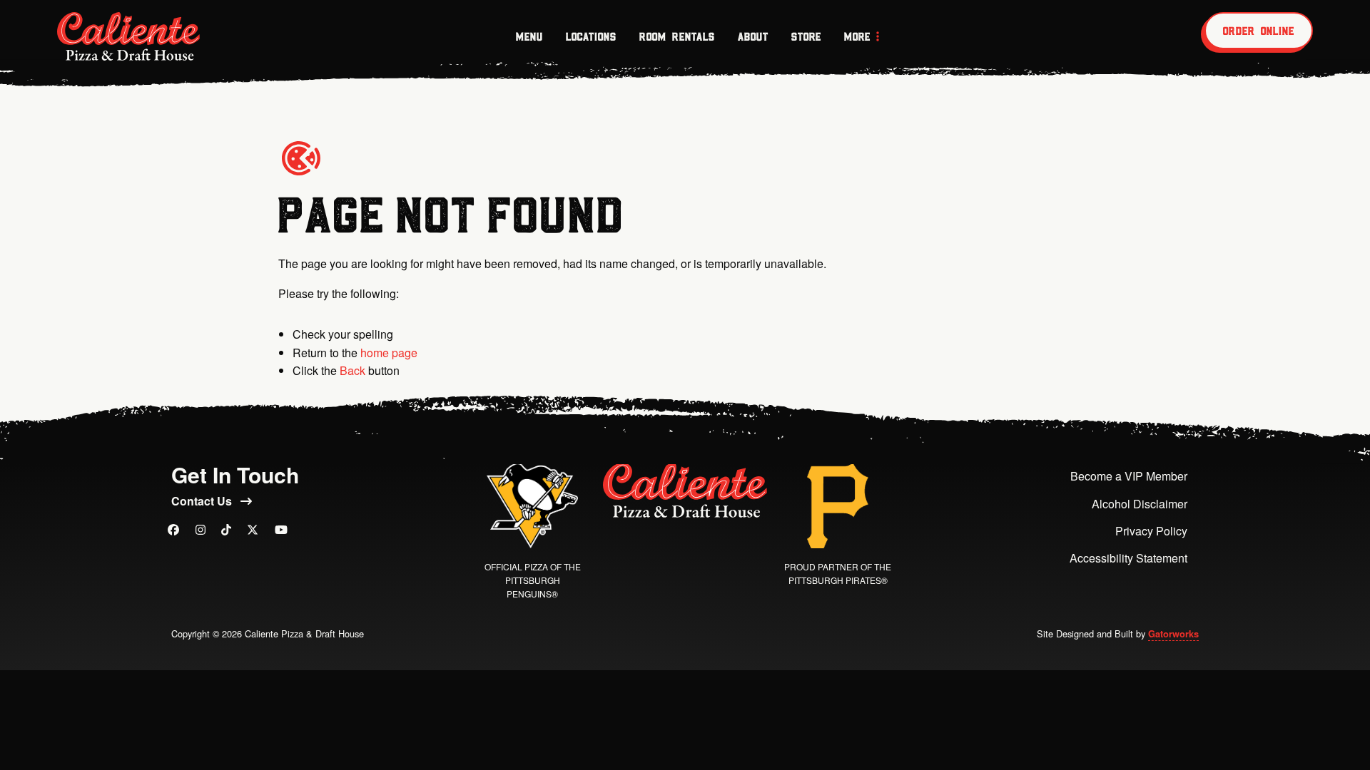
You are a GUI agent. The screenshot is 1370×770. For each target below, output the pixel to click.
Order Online (1258, 30)
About (753, 36)
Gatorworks (1173, 633)
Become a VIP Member (1128, 476)
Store (806, 36)
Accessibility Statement (1128, 558)
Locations (591, 36)
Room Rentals (677, 36)
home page (388, 352)
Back (352, 370)
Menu (529, 36)
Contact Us (203, 501)
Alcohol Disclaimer (1139, 504)
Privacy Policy (1151, 531)
